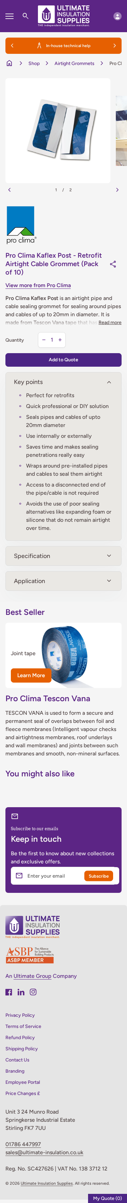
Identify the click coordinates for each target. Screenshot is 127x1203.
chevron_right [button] (115, 46)
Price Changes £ (22, 1093)
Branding (14, 1071)
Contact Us (17, 1060)
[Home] (63, 16)
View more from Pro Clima (38, 285)
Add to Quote (63, 360)
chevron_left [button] (12, 46)
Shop (34, 63)
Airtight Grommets (74, 63)
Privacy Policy (20, 1015)
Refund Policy (20, 1037)
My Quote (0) (107, 1198)
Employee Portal (22, 1082)
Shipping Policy (21, 1049)
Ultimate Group (32, 976)
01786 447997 (23, 1144)
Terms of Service (23, 1026)
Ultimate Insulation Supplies (47, 1183)
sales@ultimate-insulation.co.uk (44, 1152)
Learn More (31, 675)
